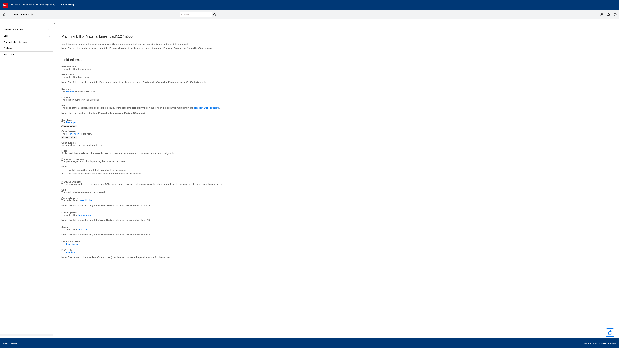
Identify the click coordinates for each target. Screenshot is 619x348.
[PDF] (609, 14)
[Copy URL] (601, 14)
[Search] (214, 14)
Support (14, 343)
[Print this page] (615, 14)
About (5, 343)
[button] (22, 30)
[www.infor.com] (5, 4)
